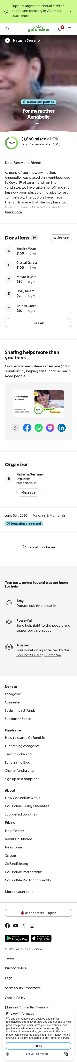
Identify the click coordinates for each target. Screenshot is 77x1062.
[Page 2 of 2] (41, 123)
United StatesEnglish (40, 913)
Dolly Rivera (25, 291)
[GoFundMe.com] (38, 29)
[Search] (7, 29)
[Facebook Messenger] (50, 427)
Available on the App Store (41, 938)
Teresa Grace (26, 306)
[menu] (70, 29)
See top (63, 237)
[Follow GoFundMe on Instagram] (32, 926)
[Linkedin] (61, 427)
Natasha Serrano (29, 474)
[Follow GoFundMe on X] (24, 926)
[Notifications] (60, 29)
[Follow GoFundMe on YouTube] (15, 926)
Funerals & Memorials (49, 515)
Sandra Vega (26, 248)
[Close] (70, 11)
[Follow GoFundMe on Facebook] (7, 926)
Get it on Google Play (17, 938)
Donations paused (40, 102)
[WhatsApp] (38, 427)
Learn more (20, 16)
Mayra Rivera (26, 277)
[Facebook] (27, 427)
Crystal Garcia (26, 262)
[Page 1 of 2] (37, 123)
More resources (17, 892)
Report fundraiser (41, 547)
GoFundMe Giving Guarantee (38, 655)
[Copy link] (15, 427)
